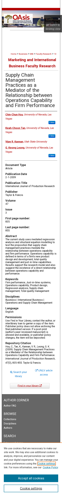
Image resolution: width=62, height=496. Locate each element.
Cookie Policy (50, 467)
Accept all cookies (31, 478)
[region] (31, 469)
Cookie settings (46, 463)
